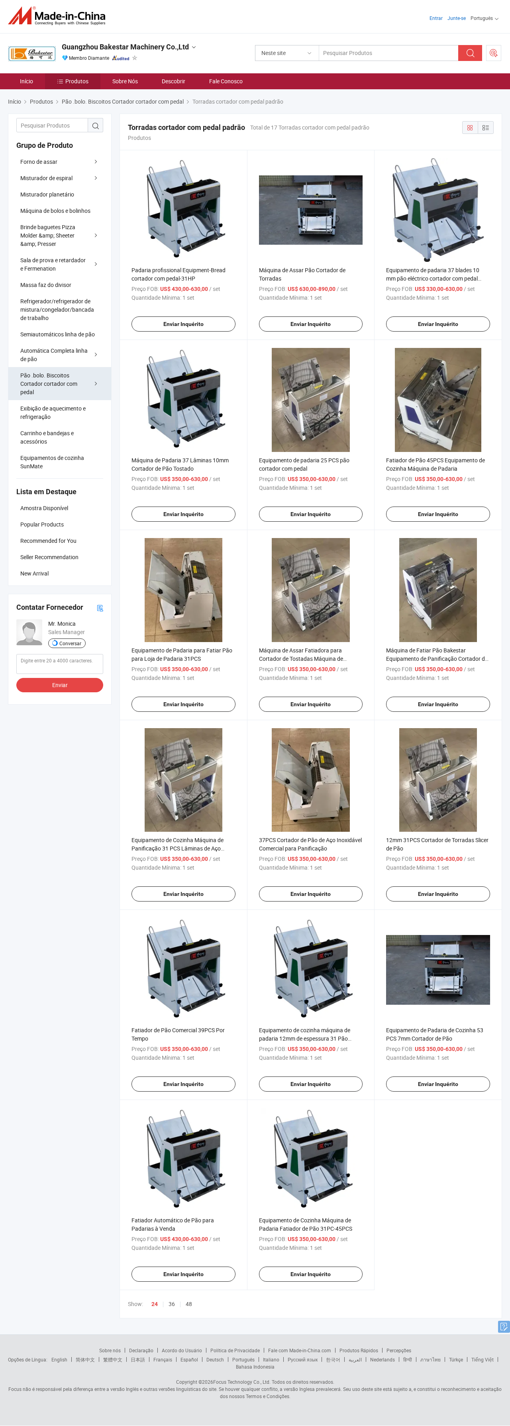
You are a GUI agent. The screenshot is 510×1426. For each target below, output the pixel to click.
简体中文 (85, 1359)
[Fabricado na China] (59, 15)
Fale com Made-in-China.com (299, 1350)
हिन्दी (407, 1359)
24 (154, 1304)
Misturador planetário (47, 194)
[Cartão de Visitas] (100, 607)
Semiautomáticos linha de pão (57, 334)
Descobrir (173, 81)
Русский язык (303, 1359)
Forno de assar (38, 161)
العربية (355, 1359)
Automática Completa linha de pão (54, 355)
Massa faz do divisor (45, 285)
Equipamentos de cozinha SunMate (52, 462)
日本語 (138, 1359)
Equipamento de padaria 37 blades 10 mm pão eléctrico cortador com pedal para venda (432, 278)
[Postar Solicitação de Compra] (493, 53)
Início (26, 81)
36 (172, 1304)
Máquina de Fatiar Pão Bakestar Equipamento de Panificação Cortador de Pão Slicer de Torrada (437, 658)
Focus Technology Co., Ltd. (242, 1382)
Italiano (271, 1359)
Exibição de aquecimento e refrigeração (53, 412)
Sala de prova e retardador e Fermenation (53, 264)
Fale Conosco (226, 81)
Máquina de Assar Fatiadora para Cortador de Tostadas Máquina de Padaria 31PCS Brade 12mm (301, 658)
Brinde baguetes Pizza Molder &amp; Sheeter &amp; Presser (47, 235)
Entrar (436, 18)
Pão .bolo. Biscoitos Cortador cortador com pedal (48, 383)
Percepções (398, 1350)
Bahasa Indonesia (255, 1366)
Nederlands (382, 1359)
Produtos (76, 81)
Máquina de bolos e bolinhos (55, 210)
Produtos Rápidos (358, 1350)
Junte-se (456, 18)
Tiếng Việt (482, 1359)
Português (243, 1359)
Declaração (141, 1350)
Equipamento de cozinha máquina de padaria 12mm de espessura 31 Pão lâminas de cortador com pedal (304, 1038)
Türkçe (456, 1359)
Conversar (70, 643)
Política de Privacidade (235, 1350)
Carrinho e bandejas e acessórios (47, 437)
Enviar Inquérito (183, 324)
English (59, 1359)
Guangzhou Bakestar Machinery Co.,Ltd (125, 47)
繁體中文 (112, 1359)
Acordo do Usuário (182, 1350)
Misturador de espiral (46, 178)
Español (189, 1359)
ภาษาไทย (430, 1359)
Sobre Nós (125, 81)
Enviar (60, 685)
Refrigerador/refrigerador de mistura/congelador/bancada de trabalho (57, 309)
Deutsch (215, 1359)
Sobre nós (110, 1350)
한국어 (333, 1359)
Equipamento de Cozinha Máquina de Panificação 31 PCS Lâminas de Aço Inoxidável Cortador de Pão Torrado (177, 848)
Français (162, 1359)
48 (189, 1304)
